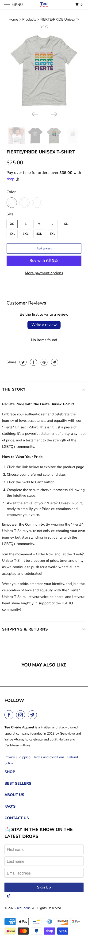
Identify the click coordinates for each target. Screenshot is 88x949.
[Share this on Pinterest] (43, 362)
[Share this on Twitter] (22, 362)
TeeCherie (23, 908)
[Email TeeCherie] (33, 714)
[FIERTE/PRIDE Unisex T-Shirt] (44, 71)
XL (66, 224)
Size (10, 214)
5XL (52, 234)
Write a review (44, 324)
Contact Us (16, 818)
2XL (12, 234)
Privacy (9, 757)
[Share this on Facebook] (33, 362)
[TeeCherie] (44, 4)
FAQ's (9, 806)
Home (13, 19)
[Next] (54, 114)
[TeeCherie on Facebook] (9, 714)
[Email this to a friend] (54, 362)
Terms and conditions (49, 757)
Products (29, 19)
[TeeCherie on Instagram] (21, 714)
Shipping (24, 757)
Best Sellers (17, 783)
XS (12, 224)
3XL (25, 234)
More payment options (44, 273)
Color (11, 192)
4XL (39, 234)
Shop (9, 772)
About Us (14, 794)
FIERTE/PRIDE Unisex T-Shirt (41, 152)
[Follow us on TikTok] (8, 895)
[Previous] (34, 114)
